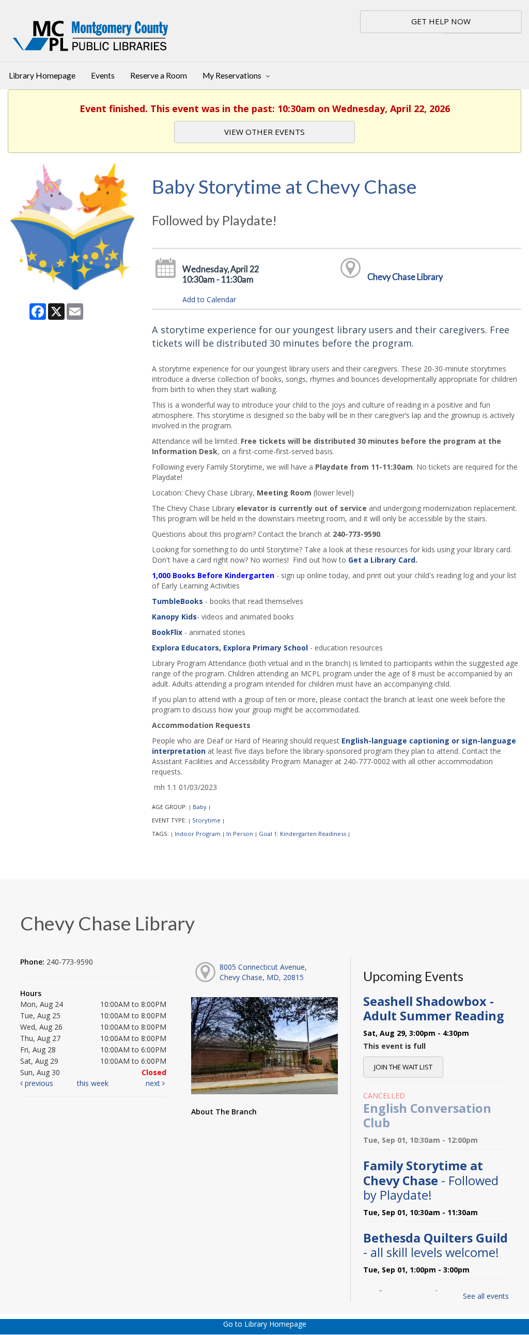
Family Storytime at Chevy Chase (431, 1180)
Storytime (206, 820)
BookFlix (167, 632)
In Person (239, 833)
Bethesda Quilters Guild (435, 1245)
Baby (200, 807)
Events (103, 75)
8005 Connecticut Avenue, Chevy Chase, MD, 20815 (263, 972)
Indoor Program (198, 833)
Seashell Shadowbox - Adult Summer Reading (433, 1008)
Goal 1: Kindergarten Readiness (302, 833)
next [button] (154, 1083)
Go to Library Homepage (264, 1324)
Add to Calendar (209, 299)
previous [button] (38, 1083)
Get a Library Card (381, 560)
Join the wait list (403, 1067)
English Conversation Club (427, 1115)
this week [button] (92, 1083)
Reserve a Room (158, 75)
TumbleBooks (177, 601)
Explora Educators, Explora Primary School (230, 648)
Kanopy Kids (174, 617)
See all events (486, 1296)
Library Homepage (42, 75)
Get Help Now (441, 21)
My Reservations (233, 75)
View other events (264, 132)
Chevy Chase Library (405, 277)
